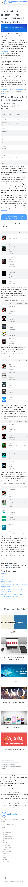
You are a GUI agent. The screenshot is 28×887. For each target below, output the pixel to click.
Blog (4, 855)
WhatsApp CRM (6, 861)
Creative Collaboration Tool (8, 875)
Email (14, 777)
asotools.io (4, 210)
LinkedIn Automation (7, 863)
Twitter (2, 777)
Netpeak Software (6, 865)
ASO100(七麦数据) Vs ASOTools (14, 632)
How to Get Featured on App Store (14, 727)
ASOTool (3, 93)
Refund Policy (5, 853)
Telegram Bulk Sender (7, 871)
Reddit (6, 777)
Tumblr (10, 777)
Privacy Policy (5, 849)
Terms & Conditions (7, 851)
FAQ (3, 840)
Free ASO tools (4, 51)
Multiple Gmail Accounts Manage (9, 869)
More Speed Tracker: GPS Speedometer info (12, 89)
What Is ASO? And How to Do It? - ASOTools (14, 749)
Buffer (18, 777)
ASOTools (3, 53)
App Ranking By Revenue (8, 836)
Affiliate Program (6, 845)
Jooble (4, 867)
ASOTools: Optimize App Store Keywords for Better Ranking (14, 217)
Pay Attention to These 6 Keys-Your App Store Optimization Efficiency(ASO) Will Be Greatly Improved (14, 704)
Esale (4, 873)
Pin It (26, 777)
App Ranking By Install (7, 838)
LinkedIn (22, 777)
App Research (5, 834)
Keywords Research (7, 832)
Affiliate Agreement (7, 847)
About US (5, 857)
